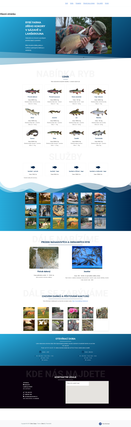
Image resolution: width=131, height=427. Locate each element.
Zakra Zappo (33, 423)
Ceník (66, 3)
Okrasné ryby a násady (89, 3)
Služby (71, 3)
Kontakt (107, 3)
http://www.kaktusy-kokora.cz (80, 301)
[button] (80, 57)
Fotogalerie (78, 3)
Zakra (42, 423)
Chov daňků (100, 3)
